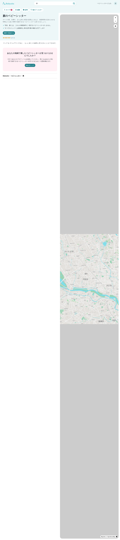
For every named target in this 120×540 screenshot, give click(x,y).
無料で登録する (9, 33)
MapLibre (103, 536)
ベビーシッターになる (104, 3)
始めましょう (30, 65)
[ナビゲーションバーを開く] (115, 3)
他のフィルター (37, 10)
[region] (89, 276)
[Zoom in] (115, 17)
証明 (26, 10)
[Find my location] (115, 26)
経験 (18, 10)
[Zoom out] (115, 21)
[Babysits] (8, 3)
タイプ (9, 10)
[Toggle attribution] (117, 537)
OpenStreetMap (111, 536)
